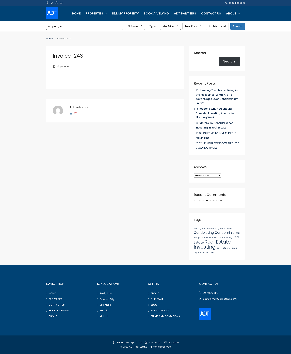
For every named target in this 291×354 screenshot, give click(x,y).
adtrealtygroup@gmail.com (220, 298)
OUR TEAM (157, 299)
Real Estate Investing (212, 244)
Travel (211, 252)
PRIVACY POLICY (160, 310)
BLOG (154, 305)
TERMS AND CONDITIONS (165, 316)
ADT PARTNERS (185, 13)
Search (237, 26)
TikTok (139, 342)
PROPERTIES (94, 13)
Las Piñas (105, 305)
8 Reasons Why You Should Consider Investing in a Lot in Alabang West (215, 113)
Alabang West (200, 228)
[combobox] (135, 26)
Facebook (123, 342)
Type (152, 26)
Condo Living (204, 232)
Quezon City (107, 299)
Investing (228, 237)
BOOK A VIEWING (156, 13)
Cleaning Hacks (218, 228)
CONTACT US (211, 13)
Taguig (104, 310)
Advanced (219, 26)
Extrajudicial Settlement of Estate (208, 237)
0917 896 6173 (210, 293)
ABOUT (231, 13)
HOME (76, 13)
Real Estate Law (223, 248)
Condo (229, 228)
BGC (209, 228)
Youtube (173, 342)
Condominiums (227, 232)
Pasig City (106, 293)
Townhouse (203, 252)
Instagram (156, 342)
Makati (104, 316)
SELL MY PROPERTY (125, 13)
